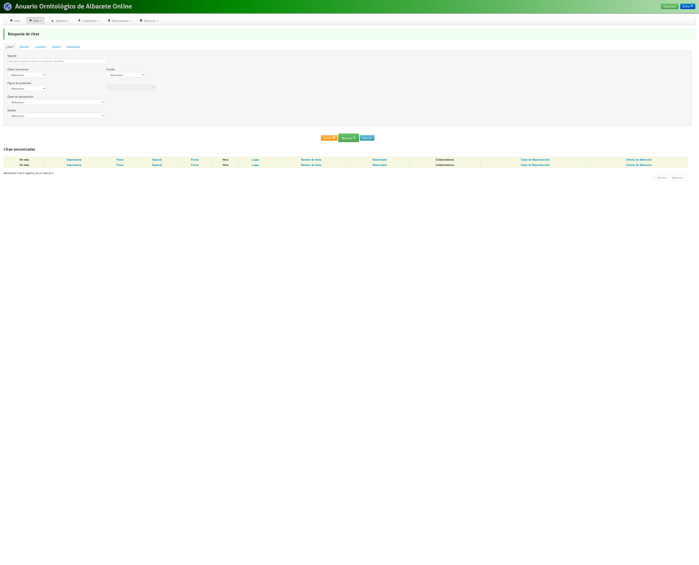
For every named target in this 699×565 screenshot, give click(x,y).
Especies (60, 21)
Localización (88, 21)
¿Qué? (10, 47)
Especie (12, 55)
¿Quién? (57, 47)
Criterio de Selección (639, 159)
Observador (379, 159)
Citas (36, 21)
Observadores (119, 21)
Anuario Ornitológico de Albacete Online (73, 6)
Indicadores (73, 47)
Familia (110, 69)
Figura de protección (19, 83)
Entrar (686, 6)
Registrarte (669, 6)
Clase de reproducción (20, 96)
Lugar (255, 159)
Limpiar (328, 138)
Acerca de (149, 21)
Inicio (16, 21)
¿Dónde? (24, 47)
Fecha (195, 159)
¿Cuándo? (41, 47)
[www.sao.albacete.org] (7, 7)
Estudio (11, 110)
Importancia (74, 159)
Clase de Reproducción (535, 159)
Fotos (120, 159)
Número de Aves (311, 159)
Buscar (347, 138)
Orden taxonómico (18, 69)
